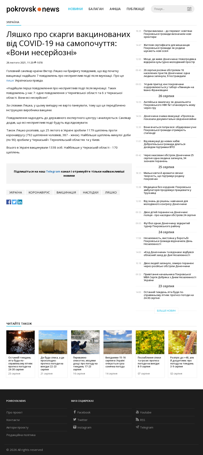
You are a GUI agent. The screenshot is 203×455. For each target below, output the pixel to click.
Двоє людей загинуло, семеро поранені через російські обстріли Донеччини (169, 265)
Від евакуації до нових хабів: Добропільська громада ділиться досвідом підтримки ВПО (164, 144)
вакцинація (66, 192)
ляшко (111, 192)
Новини (75, 9)
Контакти (13, 420)
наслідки (90, 192)
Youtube (145, 412)
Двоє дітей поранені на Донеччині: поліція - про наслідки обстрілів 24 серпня (170, 214)
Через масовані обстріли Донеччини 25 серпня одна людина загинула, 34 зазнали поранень (169, 158)
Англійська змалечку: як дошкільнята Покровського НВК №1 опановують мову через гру (169, 104)
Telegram (53, 171)
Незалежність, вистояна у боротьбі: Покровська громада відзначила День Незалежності (168, 241)
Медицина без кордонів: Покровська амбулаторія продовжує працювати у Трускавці (167, 190)
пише (10, 80)
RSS (142, 420)
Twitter (82, 420)
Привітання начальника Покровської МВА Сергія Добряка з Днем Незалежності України (170, 277)
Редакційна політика (20, 435)
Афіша (115, 9)
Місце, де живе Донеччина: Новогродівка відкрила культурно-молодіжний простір (170, 61)
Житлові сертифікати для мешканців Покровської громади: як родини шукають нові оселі (167, 48)
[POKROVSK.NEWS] (33, 8)
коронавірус (39, 192)
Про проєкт (14, 412)
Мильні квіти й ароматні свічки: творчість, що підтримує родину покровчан (164, 176)
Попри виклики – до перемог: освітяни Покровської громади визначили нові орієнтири (168, 33)
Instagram (84, 427)
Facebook (83, 412)
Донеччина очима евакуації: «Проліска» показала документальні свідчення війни (170, 117)
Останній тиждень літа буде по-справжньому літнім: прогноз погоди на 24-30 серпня (169, 295)
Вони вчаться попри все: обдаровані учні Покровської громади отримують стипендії (170, 130)
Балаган (96, 9)
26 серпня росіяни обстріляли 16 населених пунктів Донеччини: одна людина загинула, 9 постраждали (167, 73)
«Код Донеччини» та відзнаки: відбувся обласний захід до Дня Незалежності (169, 254)
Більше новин (166, 310)
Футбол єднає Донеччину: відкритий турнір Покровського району (167, 225)
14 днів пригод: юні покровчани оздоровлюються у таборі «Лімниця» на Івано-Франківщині (169, 87)
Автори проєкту (17, 427)
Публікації (136, 9)
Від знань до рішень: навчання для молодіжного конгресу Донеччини (166, 203)
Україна (12, 22)
